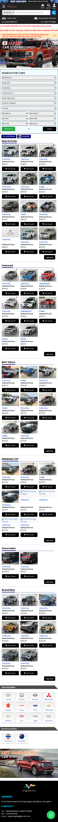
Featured (7, 265)
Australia (22, 741)
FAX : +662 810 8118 (9, 813)
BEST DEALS (8, 362)
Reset (49, 129)
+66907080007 (10, 22)
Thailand (8, 741)
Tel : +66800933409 (10, 811)
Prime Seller (9, 548)
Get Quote (11, 169)
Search (9, 129)
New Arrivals (9, 141)
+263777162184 (49, 22)
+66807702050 (25, 811)
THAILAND (25, 136)
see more (49, 257)
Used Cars (11, 18)
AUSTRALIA (10, 136)
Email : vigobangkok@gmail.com (15, 816)
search (48, 8)
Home (43, 8)
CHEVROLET (44, 283)
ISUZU (5, 339)
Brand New (8, 590)
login (54, 8)
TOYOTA (6, 159)
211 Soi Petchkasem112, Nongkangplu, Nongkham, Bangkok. (26, 801)
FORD (41, 187)
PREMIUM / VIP (10, 459)
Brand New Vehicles (47, 18)
